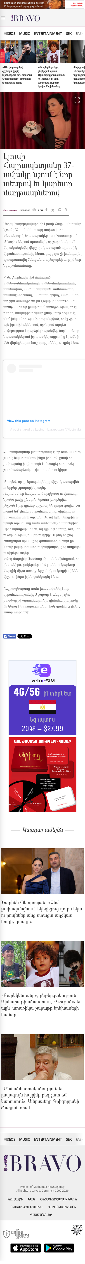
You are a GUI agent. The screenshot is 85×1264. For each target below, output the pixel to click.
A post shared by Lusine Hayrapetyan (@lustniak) (45, 429)
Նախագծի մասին (26, 1207)
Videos (9, 33)
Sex (69, 33)
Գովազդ (15, 1199)
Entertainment (48, 33)
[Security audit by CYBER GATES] (16, 1234)
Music (24, 33)
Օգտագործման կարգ (58, 1199)
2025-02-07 (24, 210)
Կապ (31, 1199)
